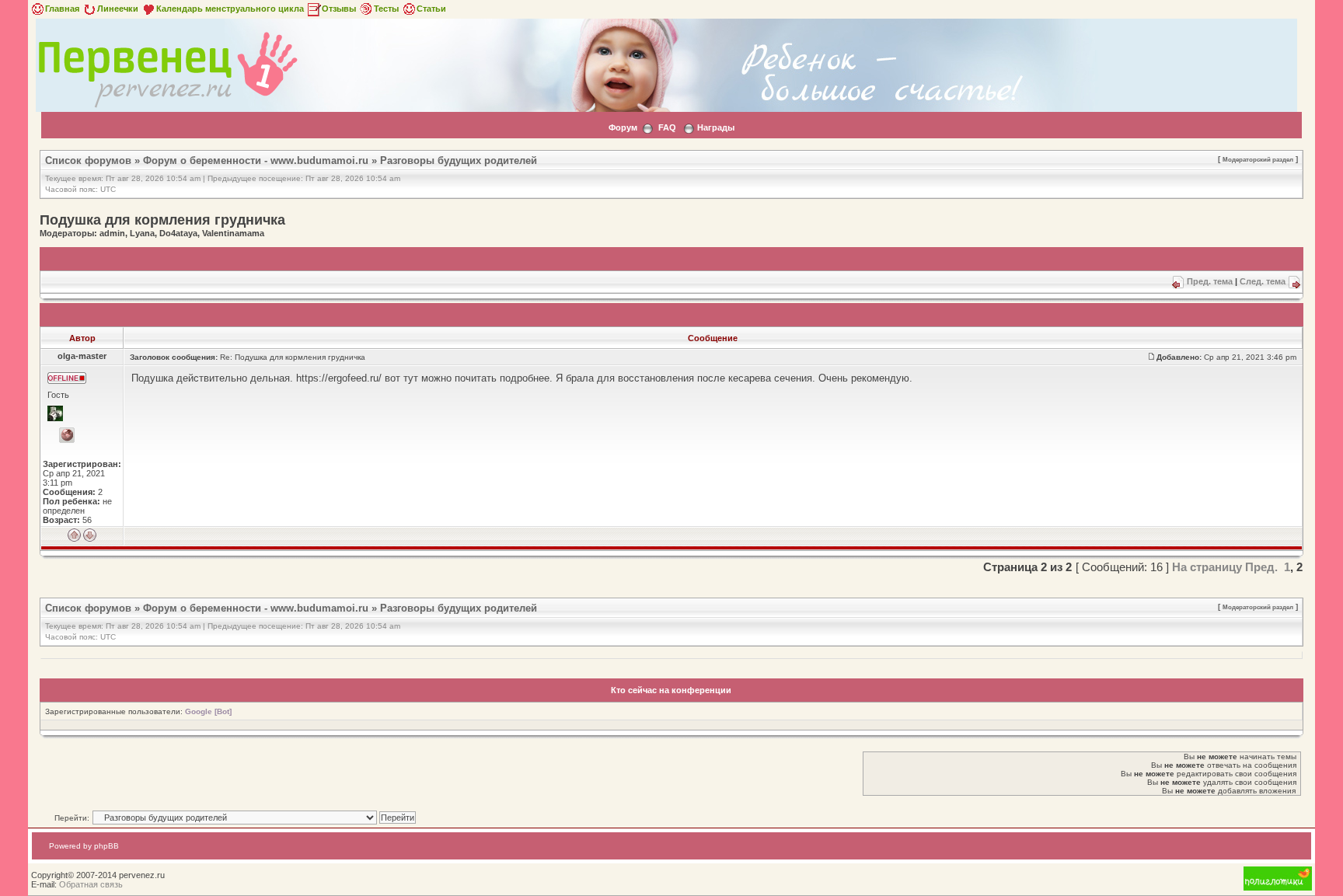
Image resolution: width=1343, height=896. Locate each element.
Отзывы (339, 8)
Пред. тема (1210, 281)
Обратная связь (91, 884)
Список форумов (88, 160)
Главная (62, 8)
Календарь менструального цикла (230, 8)
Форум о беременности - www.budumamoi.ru (255, 160)
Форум (623, 127)
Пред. (1261, 567)
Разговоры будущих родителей (458, 160)
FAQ (667, 127)
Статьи (431, 8)
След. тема (1262, 281)
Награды (715, 127)
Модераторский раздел (1258, 159)
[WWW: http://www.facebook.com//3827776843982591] (67, 435)
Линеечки (117, 8)
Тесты (386, 8)
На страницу (1207, 567)
